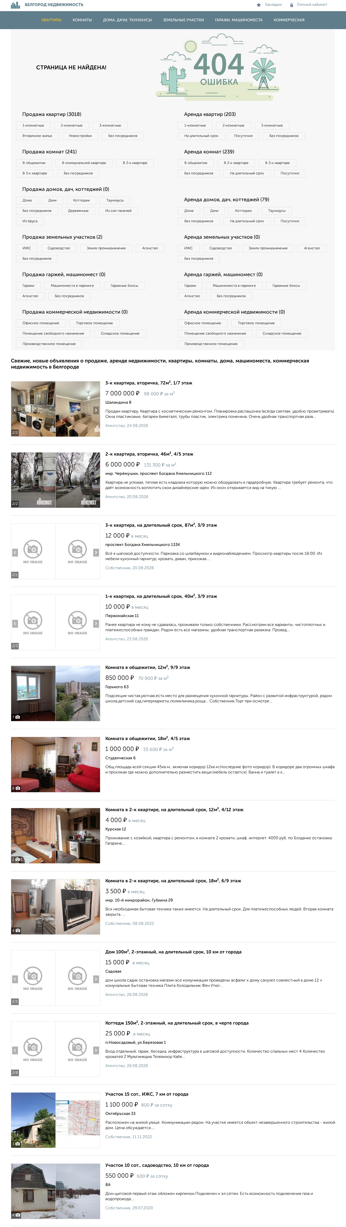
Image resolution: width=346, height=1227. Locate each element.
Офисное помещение (41, 323)
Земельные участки (183, 20)
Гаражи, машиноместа (239, 20)
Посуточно (243, 136)
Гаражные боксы (124, 286)
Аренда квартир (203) (210, 114)
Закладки (273, 5)
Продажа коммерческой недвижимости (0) (75, 312)
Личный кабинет (312, 5)
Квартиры (52, 20)
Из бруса (30, 221)
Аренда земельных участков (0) (222, 237)
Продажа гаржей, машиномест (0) (63, 274)
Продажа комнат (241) (49, 152)
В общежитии (34, 163)
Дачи (52, 200)
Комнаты (82, 20)
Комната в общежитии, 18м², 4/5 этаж (147, 739)
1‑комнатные (33, 125)
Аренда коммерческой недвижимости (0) (234, 312)
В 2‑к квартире (135, 163)
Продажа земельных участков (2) (62, 237)
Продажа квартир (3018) (51, 114)
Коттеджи (81, 200)
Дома (27, 200)
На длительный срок (201, 136)
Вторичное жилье (37, 136)
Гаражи (28, 286)
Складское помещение (120, 333)
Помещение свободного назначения (53, 333)
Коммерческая (289, 20)
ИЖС (27, 248)
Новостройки (80, 136)
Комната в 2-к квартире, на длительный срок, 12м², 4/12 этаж (174, 810)
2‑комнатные (72, 125)
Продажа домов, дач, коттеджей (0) (65, 189)
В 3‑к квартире (35, 173)
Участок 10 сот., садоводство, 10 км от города (157, 1165)
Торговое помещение (94, 323)
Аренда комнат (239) (209, 152)
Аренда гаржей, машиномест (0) (223, 274)
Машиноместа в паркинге (72, 286)
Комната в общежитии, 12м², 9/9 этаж (147, 667)
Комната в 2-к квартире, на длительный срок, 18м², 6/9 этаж (173, 881)
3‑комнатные (110, 125)
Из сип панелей (118, 211)
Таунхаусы (115, 200)
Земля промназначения (106, 248)
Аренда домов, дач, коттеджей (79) (226, 199)
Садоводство (59, 248)
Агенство (150, 248)
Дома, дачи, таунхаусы (127, 20)
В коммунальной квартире (84, 163)
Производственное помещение (49, 344)
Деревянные (78, 211)
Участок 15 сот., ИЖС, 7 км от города (146, 1094)
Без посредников (122, 136)
